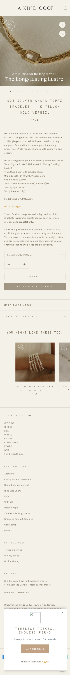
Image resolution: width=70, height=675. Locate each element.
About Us (9, 473)
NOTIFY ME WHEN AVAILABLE (35, 287)
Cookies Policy (12, 561)
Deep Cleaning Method (16, 485)
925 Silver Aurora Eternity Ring (34, 386)
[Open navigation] (5, 8)
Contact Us (10, 524)
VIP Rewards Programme (17, 513)
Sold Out (35, 277)
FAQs (6, 496)
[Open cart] (65, 8)
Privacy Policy (11, 555)
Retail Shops (11, 507)
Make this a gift (12, 206)
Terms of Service (13, 549)
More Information (18, 305)
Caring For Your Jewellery (17, 479)
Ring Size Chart (12, 490)
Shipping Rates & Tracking (18, 519)
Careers (8, 530)
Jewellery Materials (20, 316)
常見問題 (9, 502)
